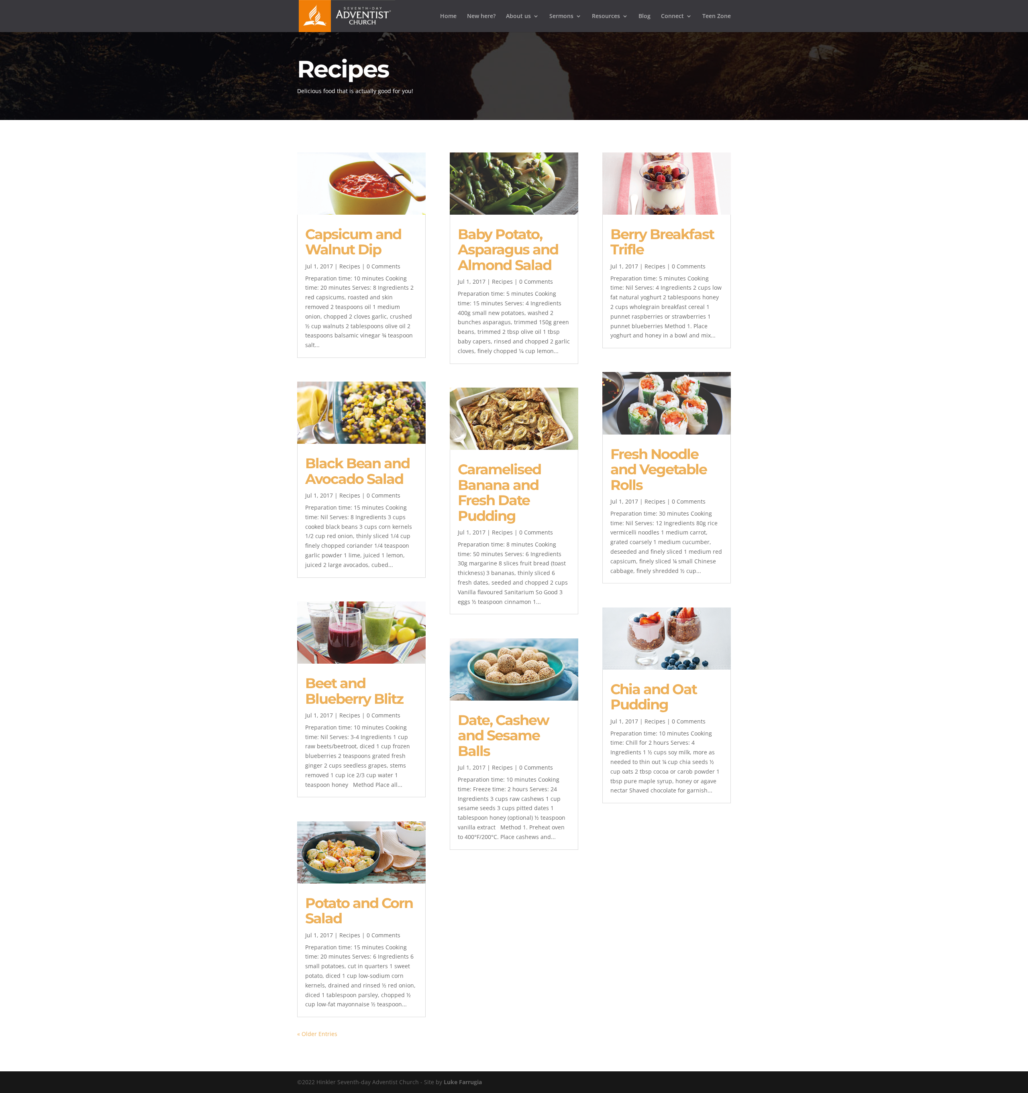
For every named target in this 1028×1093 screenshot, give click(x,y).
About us (518, 16)
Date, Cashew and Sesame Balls (503, 735)
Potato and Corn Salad (359, 910)
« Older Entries (317, 1034)
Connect (672, 16)
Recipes (349, 266)
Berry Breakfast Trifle (662, 242)
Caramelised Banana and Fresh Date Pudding (499, 492)
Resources (606, 16)
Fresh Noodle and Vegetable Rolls (658, 469)
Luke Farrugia (463, 1082)
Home (448, 16)
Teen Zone (716, 16)
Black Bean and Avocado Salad (357, 471)
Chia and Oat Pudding (653, 697)
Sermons (561, 16)
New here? (481, 16)
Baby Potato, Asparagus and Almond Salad (508, 250)
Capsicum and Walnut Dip (353, 242)
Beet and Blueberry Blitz (354, 690)
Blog (644, 16)
